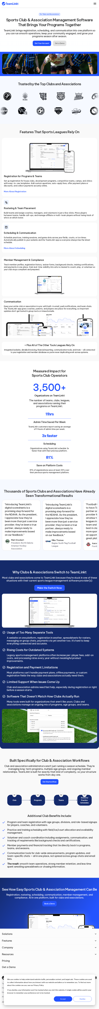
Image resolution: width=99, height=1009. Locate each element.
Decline (82, 999)
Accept (63, 999)
